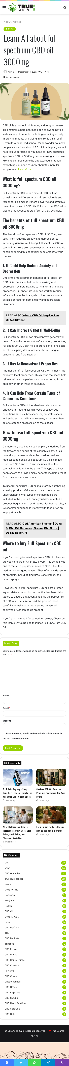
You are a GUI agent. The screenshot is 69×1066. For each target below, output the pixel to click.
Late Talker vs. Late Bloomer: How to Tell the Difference (51, 828)
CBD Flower (11, 949)
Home (9, 22)
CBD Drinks (11, 954)
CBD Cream (11, 976)
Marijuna (9, 900)
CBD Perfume (12, 927)
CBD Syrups (11, 998)
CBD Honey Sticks (14, 960)
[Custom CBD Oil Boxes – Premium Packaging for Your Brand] (51, 777)
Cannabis (10, 895)
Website (7, 720)
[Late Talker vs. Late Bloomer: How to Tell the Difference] (51, 815)
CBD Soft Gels (12, 1008)
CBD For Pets (12, 938)
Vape (7, 868)
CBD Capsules (12, 992)
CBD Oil (18, 22)
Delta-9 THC (11, 889)
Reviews (9, 970)
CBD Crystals (12, 965)
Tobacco (9, 943)
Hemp (8, 922)
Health (8, 906)
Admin (11, 72)
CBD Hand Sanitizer (15, 1003)
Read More (24, 169)
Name (7, 695)
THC (7, 933)
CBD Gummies (12, 873)
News (8, 884)
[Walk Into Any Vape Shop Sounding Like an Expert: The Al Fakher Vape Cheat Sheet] (18, 777)
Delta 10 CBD (12, 916)
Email (6, 708)
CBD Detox (11, 1014)
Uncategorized (12, 981)
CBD (7, 862)
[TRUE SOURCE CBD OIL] (21, 7)
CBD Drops (11, 987)
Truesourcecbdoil (14, 878)
